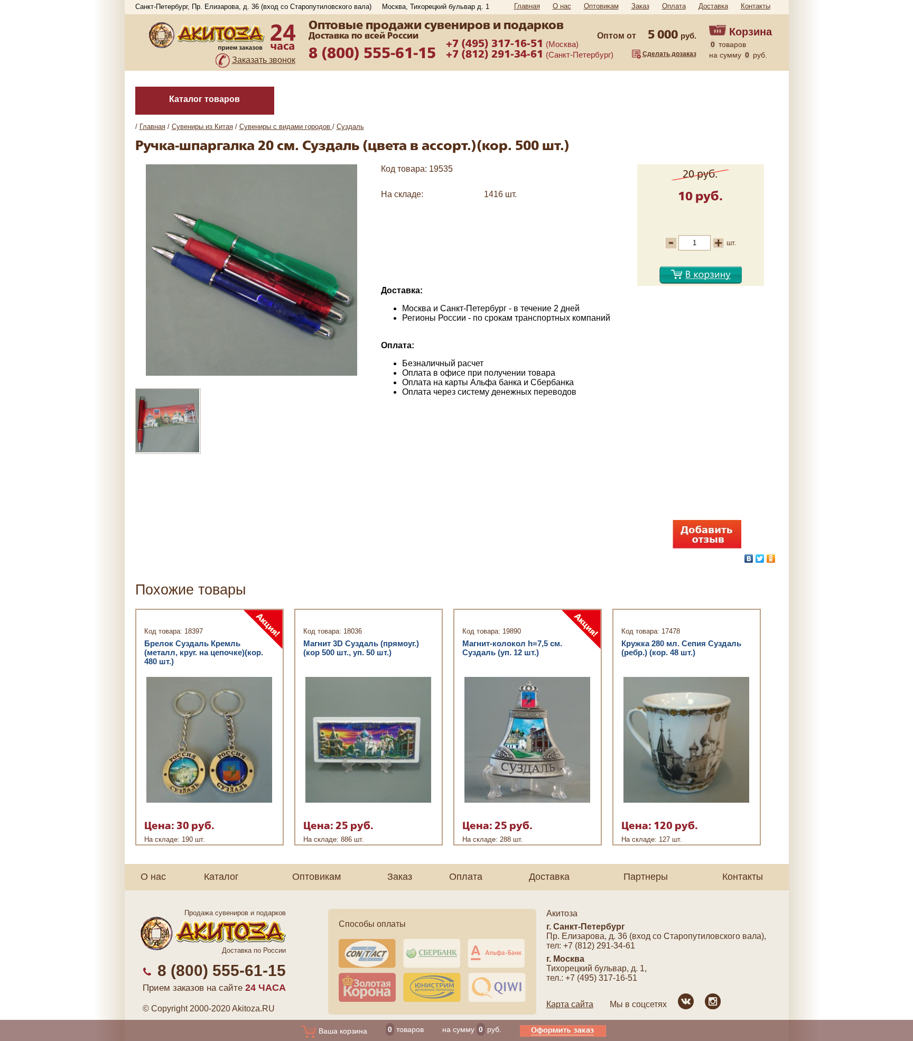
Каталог (221, 876)
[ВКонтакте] (748, 558)
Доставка (713, 6)
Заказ (640, 6)
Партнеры (645, 876)
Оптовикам (601, 6)
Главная (527, 6)
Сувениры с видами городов (285, 127)
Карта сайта (569, 1004)
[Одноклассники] (771, 558)
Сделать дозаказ (669, 54)
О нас (562, 6)
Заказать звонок (263, 59)
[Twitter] (760, 558)
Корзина (750, 32)
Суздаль (350, 127)
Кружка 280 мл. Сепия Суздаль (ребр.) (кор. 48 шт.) (681, 648)
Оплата (674, 6)
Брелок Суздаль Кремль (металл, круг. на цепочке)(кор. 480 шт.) (203, 652)
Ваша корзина (341, 1031)
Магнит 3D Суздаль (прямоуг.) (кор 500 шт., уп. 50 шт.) (361, 648)
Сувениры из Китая (202, 127)
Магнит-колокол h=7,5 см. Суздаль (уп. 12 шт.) (512, 648)
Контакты (755, 6)
